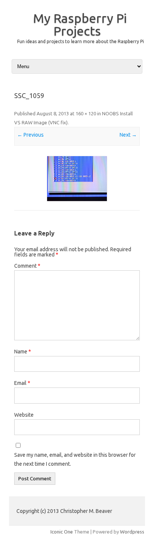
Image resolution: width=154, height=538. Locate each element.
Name (22, 352)
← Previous (30, 135)
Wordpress (132, 531)
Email (22, 383)
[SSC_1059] (77, 178)
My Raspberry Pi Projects (80, 24)
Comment (27, 266)
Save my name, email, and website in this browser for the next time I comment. (75, 459)
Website (24, 415)
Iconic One (61, 531)
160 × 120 (86, 113)
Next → (128, 135)
